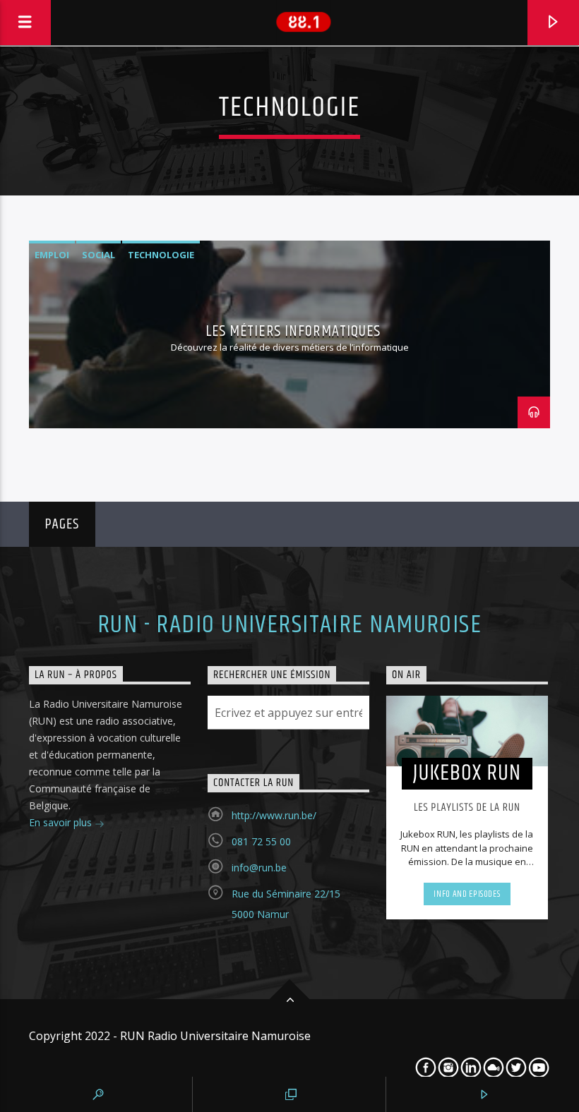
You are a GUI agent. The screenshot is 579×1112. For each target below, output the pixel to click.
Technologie (161, 254)
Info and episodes (467, 894)
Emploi (52, 254)
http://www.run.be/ (274, 815)
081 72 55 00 (261, 841)
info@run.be (259, 867)
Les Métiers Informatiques (293, 331)
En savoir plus (62, 822)
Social (98, 254)
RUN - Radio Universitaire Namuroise (289, 625)
